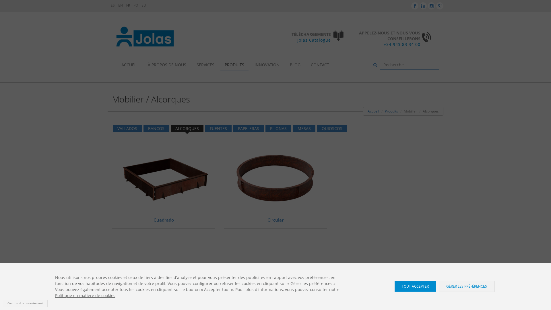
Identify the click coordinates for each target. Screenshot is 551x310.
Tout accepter (415, 286)
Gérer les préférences (466, 286)
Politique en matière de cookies (85, 295)
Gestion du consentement (25, 303)
